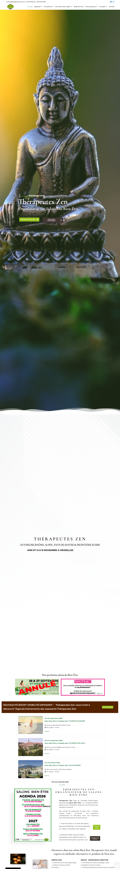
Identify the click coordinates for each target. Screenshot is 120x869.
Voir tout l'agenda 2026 (60, 782)
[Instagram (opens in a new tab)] (113, 2)
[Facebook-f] (9, 209)
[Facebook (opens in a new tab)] (111, 2)
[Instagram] (9, 212)
